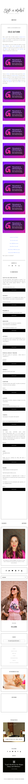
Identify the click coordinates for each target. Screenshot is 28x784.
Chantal (5, 414)
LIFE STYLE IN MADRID (14, 662)
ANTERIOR (24, 523)
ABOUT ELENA (14, 651)
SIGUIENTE (4, 523)
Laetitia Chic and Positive (10, 277)
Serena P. (5, 369)
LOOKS (14, 655)
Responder (14, 304)
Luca (4, 451)
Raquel (5, 467)
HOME (14, 648)
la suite (5, 398)
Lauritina (5, 381)
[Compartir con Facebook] (9, 265)
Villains (14, 627)
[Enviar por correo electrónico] (19, 265)
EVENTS (14, 660)
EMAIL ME (14, 653)
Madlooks (5, 321)
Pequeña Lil (6, 310)
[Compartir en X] (12, 265)
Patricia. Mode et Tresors (10, 352)
